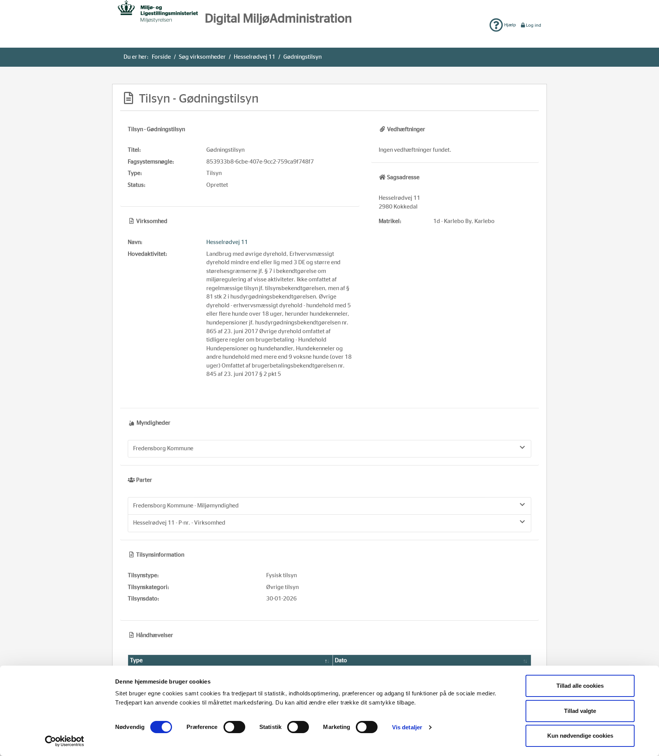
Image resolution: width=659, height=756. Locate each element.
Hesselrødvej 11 (254, 57)
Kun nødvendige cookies (580, 735)
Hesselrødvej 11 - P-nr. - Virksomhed (179, 523)
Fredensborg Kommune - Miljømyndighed (186, 506)
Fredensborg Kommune (163, 448)
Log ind (533, 25)
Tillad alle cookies (580, 685)
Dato (341, 660)
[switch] (234, 727)
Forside (161, 57)
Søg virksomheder (202, 57)
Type (136, 660)
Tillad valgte (580, 711)
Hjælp (509, 24)
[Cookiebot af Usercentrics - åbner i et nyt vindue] (64, 741)
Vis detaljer (407, 727)
